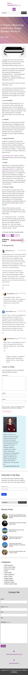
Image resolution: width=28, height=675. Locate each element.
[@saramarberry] (14, 660)
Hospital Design (8, 578)
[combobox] (11, 13)
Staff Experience (8, 565)
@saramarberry (14, 663)
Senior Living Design (9, 567)
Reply (4, 305)
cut (12, 109)
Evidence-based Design (10, 584)
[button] (14, 9)
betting (4, 131)
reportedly (5, 169)
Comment (5, 375)
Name (4, 393)
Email (4, 399)
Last (2, 617)
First (2, 612)
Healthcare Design (9, 582)
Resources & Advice (9, 569)
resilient (12, 203)
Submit (4, 494)
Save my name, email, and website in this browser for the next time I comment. (13, 407)
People (6, 571)
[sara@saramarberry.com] (14, 651)
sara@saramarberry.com (14, 654)
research (7, 190)
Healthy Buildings (9, 580)
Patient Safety (8, 572)
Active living (5, 155)
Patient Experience (9, 574)
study (18, 178)
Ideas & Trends (8, 576)
